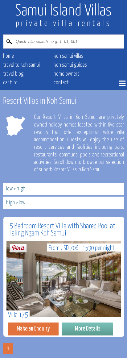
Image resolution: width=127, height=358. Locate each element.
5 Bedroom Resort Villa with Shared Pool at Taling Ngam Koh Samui (62, 230)
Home (8, 56)
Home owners (67, 74)
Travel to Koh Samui (21, 65)
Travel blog (13, 74)
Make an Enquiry (33, 329)
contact (61, 82)
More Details (87, 329)
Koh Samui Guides (70, 65)
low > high (15, 189)
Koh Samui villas (68, 56)
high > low (15, 203)
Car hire (10, 82)
